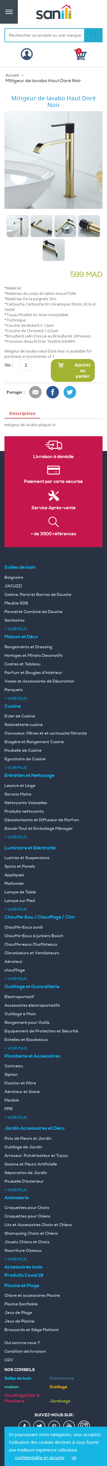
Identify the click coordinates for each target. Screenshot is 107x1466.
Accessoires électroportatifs (32, 1005)
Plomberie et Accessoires (32, 1056)
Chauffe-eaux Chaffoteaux (30, 944)
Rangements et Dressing (28, 647)
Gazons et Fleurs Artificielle (30, 1164)
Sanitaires (14, 620)
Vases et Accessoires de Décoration (39, 681)
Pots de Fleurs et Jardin (27, 1138)
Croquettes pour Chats (26, 1207)
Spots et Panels (19, 866)
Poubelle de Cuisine (23, 750)
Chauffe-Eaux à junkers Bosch (33, 936)
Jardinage (60, 1401)
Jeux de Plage (18, 1312)
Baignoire (13, 577)
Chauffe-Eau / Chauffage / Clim (39, 917)
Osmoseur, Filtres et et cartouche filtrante (45, 733)
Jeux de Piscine (19, 1321)
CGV (8, 1360)
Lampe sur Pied (19, 900)
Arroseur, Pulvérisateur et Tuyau (36, 1155)
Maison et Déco (21, 637)
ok (74, 1457)
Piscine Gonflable (21, 1304)
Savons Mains (18, 794)
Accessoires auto (23, 1267)
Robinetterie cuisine (23, 725)
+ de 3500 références (53, 534)
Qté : (8, 365)
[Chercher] (93, 35)
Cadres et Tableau (22, 664)
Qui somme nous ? (22, 1343)
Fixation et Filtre (20, 1083)
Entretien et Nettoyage (29, 775)
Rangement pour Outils (27, 1022)
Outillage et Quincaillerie (31, 987)
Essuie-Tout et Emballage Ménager (38, 828)
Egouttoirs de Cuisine (24, 759)
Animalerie (16, 1198)
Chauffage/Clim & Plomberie (22, 1398)
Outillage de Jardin (23, 1147)
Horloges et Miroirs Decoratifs (33, 655)
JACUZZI (13, 586)
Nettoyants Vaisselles (25, 803)
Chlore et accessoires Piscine (32, 1295)
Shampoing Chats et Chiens (31, 1233)
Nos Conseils (19, 1370)
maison (11, 1387)
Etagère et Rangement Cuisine (34, 742)
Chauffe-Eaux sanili (23, 927)
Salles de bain (20, 567)
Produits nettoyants (24, 811)
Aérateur (13, 961)
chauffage (14, 970)
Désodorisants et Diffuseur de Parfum (41, 820)
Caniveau (13, 1066)
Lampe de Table (20, 892)
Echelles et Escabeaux (26, 1039)
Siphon (11, 1074)
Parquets (13, 690)
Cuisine (12, 706)
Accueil (12, 75)
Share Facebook (52, 392)
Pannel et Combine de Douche (33, 612)
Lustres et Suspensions (27, 858)
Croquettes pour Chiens (27, 1216)
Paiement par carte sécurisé (53, 481)
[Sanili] (53, 11)
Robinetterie (62, 1378)
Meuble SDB (16, 603)
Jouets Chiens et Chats (27, 1242)
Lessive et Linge (19, 785)
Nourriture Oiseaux (23, 1250)
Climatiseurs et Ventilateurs (31, 953)
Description (22, 413)
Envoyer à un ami (35, 392)
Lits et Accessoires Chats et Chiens (38, 1225)
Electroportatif (19, 997)
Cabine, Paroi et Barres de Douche (37, 594)
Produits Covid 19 (23, 1275)
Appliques (14, 875)
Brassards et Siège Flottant (31, 1330)
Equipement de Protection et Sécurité (41, 1031)
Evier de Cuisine (19, 716)
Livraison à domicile (53, 457)
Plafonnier (14, 883)
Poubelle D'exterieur (24, 1181)
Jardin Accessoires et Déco (34, 1128)
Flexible (11, 1100)
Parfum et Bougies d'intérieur (33, 672)
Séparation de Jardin (25, 1173)
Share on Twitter (70, 392)
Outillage (58, 1387)
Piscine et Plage (21, 1286)
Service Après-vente (54, 508)
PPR (8, 1109)
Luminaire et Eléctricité (30, 848)
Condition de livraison (25, 1351)
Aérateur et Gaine (22, 1092)
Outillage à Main (20, 1014)
